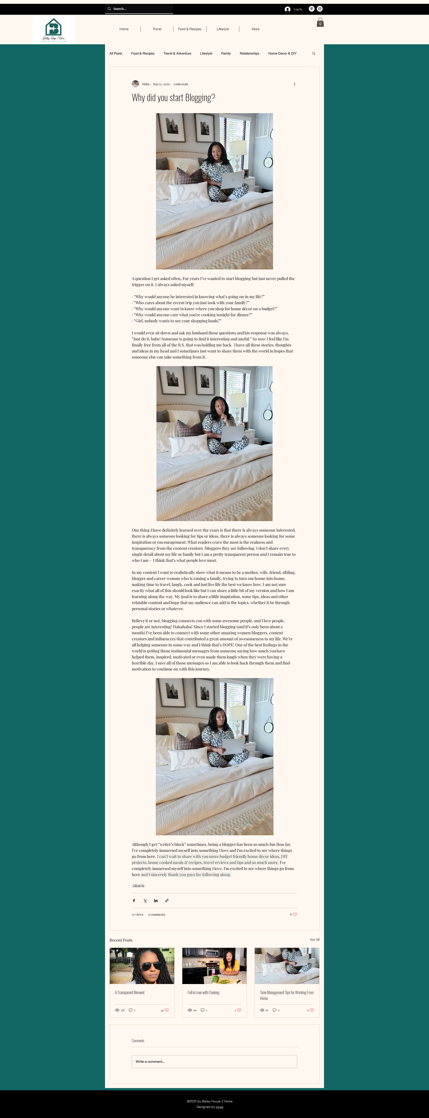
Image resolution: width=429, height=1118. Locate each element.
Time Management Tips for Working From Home (287, 995)
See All (315, 939)
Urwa (219, 1107)
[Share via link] (167, 900)
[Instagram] (320, 9)
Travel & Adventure (177, 53)
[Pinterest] (312, 9)
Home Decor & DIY (282, 53)
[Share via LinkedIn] (156, 900)
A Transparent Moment (130, 992)
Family (226, 53)
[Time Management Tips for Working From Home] (287, 966)
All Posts (115, 53)
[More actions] (294, 84)
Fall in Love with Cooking (203, 992)
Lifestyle (206, 53)
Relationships (249, 53)
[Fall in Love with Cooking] (214, 966)
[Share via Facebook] (134, 900)
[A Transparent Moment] (142, 966)
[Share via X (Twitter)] (145, 900)
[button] (320, 22)
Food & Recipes (143, 53)
